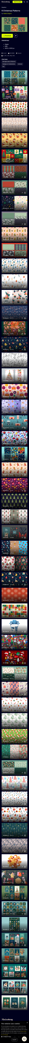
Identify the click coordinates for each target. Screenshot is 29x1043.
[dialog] (14, 1032)
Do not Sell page (4, 1034)
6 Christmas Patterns (7, 83)
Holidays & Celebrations (8, 64)
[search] (24, 2)
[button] (14, 1037)
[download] (25, 83)
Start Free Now (17, 1)
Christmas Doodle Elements (9, 882)
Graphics (4, 7)
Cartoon (20, 64)
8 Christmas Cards (7, 898)
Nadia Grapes (7, 13)
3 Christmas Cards (7, 1007)
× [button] (27, 1022)
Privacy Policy (23, 1031)
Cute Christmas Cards (8, 537)
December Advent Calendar (9, 913)
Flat (3, 66)
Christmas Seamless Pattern (9, 271)
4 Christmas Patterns (7, 177)
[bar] (27, 2)
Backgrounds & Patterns (8, 61)
